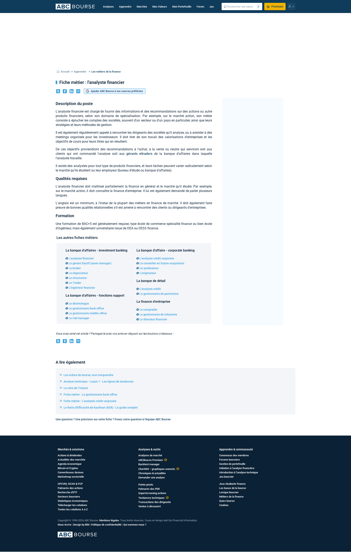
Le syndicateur (149, 268)
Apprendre (125, 6)
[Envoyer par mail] (78, 91)
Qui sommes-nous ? (134, 524)
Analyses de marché (150, 455)
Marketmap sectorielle (71, 476)
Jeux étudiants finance (232, 483)
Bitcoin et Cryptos (68, 468)
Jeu (211, 6)
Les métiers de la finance (106, 71)
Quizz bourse (227, 500)
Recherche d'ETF (67, 492)
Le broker (75, 268)
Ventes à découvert (149, 506)
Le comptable (148, 309)
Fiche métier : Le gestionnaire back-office (90, 394)
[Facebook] (64, 91)
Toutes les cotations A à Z (73, 509)
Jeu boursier (226, 476)
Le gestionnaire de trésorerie (158, 314)
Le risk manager (79, 318)
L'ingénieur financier (82, 287)
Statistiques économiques (73, 500)
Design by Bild (81, 524)
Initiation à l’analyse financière (236, 468)
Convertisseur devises (70, 472)
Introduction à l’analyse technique (238, 472)
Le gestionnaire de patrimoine (159, 293)
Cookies (224, 505)
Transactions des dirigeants (154, 502)
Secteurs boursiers (69, 496)
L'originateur (148, 273)
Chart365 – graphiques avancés (156, 468)
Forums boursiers (229, 459)
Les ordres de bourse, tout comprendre (88, 375)
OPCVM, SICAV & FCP (70, 483)
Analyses (108, 6)
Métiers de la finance (231, 496)
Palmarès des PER (149, 488)
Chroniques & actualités (152, 473)
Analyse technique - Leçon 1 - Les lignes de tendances (98, 381)
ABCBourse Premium (150, 460)
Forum (200, 6)
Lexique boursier (229, 492)
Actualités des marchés (71, 459)
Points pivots (145, 484)
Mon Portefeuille (181, 6)
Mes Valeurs (159, 6)
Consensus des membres (234, 455)
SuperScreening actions (152, 493)
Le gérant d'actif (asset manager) (90, 263)
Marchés (142, 6)
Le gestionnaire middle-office (88, 313)
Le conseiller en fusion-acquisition (162, 263)
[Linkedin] (71, 91)
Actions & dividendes (70, 455)
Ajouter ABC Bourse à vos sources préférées (117, 91)
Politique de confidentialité (106, 524)
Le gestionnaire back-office (86, 308)
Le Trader (75, 282)
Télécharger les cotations (72, 505)
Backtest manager (149, 464)
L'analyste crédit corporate (157, 258)
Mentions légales (109, 520)
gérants (132, 154)
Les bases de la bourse (232, 488)
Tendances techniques (151, 497)
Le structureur (78, 278)
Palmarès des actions (70, 488)
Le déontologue (79, 303)
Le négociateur (78, 273)
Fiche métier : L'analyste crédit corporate (90, 401)
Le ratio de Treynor (76, 388)
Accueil (65, 71)
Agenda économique (69, 463)
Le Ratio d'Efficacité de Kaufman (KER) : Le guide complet (101, 407)
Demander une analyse (151, 477)
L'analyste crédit (150, 289)
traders (147, 154)
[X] (58, 91)
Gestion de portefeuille (232, 463)
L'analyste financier (81, 258)
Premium (277, 6)
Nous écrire (64, 524)
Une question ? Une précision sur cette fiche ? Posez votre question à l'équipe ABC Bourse (113, 419)
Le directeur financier (153, 319)
